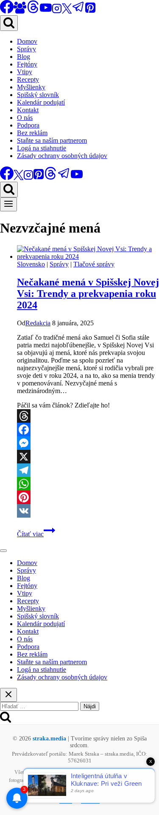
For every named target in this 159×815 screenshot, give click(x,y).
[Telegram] (78, 11)
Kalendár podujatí (41, 102)
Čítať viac (36, 534)
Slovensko (31, 264)
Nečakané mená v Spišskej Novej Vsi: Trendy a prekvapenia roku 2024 (88, 293)
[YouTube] (46, 11)
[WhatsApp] (88, 484)
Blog (23, 56)
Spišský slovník (38, 94)
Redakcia (37, 323)
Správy (26, 49)
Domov (27, 41)
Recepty (28, 79)
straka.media (49, 738)
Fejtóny (27, 64)
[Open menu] (8, 204)
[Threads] (33, 11)
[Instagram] (57, 11)
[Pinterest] (90, 11)
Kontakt (28, 110)
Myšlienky (31, 87)
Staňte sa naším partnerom (52, 140)
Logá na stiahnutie (41, 148)
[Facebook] (88, 429)
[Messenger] (88, 443)
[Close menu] (3, 550)
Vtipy (24, 71)
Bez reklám (32, 132)
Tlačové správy (93, 264)
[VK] (88, 511)
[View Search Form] (9, 23)
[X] (67, 11)
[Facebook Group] (20, 11)
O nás (25, 117)
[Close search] (8, 695)
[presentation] (88, 253)
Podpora (28, 125)
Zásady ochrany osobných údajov (62, 155)
